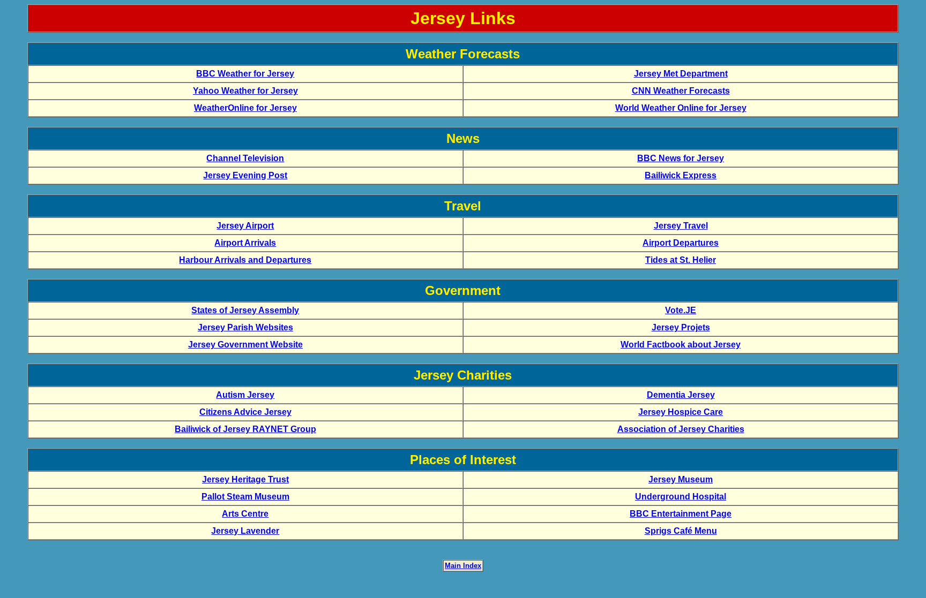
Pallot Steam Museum (245, 496)
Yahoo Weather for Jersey (245, 90)
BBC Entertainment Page (680, 513)
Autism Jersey (245, 394)
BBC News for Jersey (680, 158)
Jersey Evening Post (245, 175)
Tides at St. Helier (680, 259)
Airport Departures (681, 242)
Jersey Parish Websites (245, 327)
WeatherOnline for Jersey (245, 107)
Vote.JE (680, 310)
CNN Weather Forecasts (681, 90)
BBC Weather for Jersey (245, 73)
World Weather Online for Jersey (680, 107)
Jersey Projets (681, 327)
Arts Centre (245, 513)
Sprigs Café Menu (681, 530)
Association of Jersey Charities (680, 429)
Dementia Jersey (681, 394)
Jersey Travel (681, 225)
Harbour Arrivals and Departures (245, 259)
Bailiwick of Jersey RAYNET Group (245, 429)
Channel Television (245, 158)
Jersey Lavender (245, 530)
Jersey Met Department (681, 73)
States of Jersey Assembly (245, 310)
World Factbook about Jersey (681, 344)
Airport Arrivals (245, 242)
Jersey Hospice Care (680, 412)
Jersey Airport (245, 225)
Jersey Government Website (245, 344)
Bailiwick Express (680, 175)
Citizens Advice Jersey (245, 412)
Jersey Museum (680, 479)
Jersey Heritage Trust (245, 479)
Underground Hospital (680, 496)
